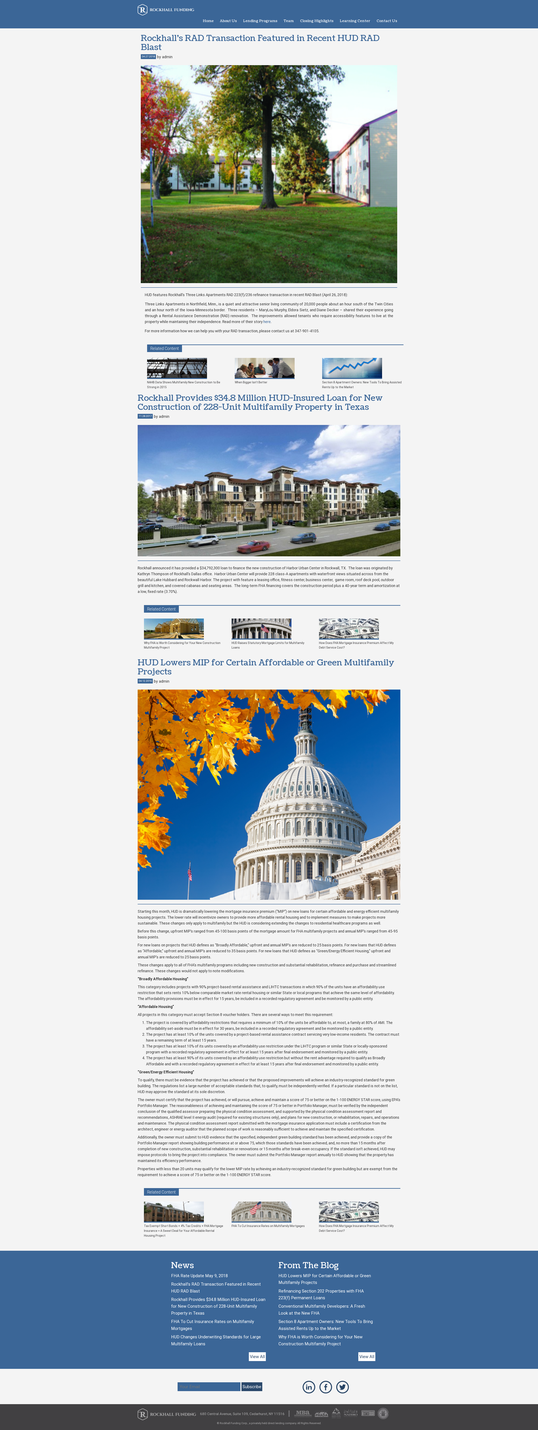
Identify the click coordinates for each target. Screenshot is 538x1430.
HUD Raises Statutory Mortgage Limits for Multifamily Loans (268, 645)
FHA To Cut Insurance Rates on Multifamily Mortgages (268, 1226)
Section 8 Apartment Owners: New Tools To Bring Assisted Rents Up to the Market (362, 385)
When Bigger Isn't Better (251, 382)
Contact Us (387, 20)
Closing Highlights (317, 20)
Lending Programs (260, 20)
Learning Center (355, 20)
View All (257, 1356)
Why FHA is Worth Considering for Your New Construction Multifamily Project (182, 645)
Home (208, 20)
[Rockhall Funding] (166, 9)
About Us (228, 20)
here (267, 322)
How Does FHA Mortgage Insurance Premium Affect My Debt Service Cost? (356, 645)
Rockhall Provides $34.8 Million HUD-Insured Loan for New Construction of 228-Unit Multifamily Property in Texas (218, 1306)
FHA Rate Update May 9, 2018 (199, 1275)
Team (289, 20)
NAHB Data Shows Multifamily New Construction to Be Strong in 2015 (183, 385)
